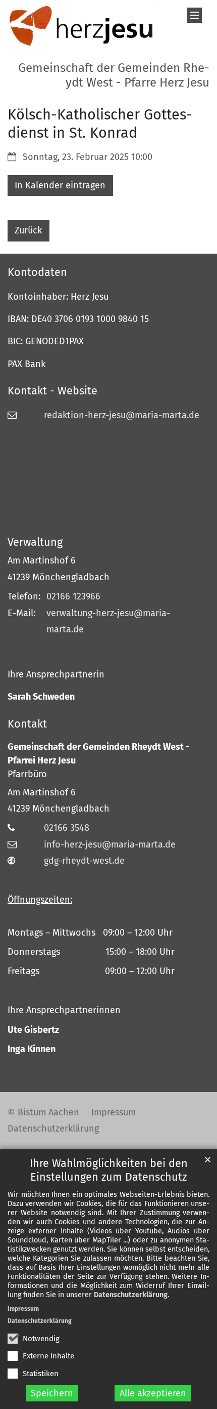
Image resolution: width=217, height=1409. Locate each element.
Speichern (52, 1393)
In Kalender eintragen (60, 185)
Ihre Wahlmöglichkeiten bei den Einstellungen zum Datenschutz (109, 1170)
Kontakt (27, 724)
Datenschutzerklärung (131, 1295)
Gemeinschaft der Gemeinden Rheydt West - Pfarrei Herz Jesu (98, 753)
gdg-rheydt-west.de (84, 860)
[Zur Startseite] (81, 26)
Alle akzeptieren (153, 1393)
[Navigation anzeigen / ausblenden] (194, 15)
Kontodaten (37, 272)
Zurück (28, 230)
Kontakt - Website (52, 390)
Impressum (23, 1308)
